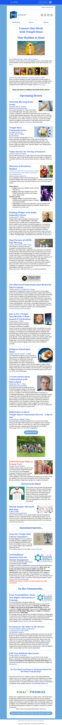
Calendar (46, 22)
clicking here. (13, 664)
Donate (31, 22)
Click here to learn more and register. (20, 308)
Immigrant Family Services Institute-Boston (26, 567)
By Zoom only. (47, 234)
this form (20, 676)
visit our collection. (36, 549)
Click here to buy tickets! (31, 484)
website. (36, 576)
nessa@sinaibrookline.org (40, 683)
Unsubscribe (20, 723)
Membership (16, 22)
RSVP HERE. (45, 644)
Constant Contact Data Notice (37, 723)
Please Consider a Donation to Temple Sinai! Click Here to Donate (31, 713)
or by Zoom (28, 122)
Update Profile (27, 723)
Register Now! (31, 432)
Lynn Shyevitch (24, 579)
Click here (26, 621)
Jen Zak (33, 269)
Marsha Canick (13, 579)
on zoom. (43, 85)
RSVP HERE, (16, 269)
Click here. (43, 709)
